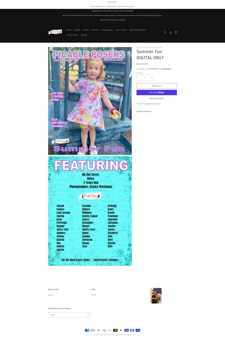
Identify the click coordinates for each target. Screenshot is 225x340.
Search (50, 295)
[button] (165, 32)
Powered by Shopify (125, 334)
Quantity (139, 73)
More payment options (157, 98)
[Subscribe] (87, 315)
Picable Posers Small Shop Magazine (109, 334)
